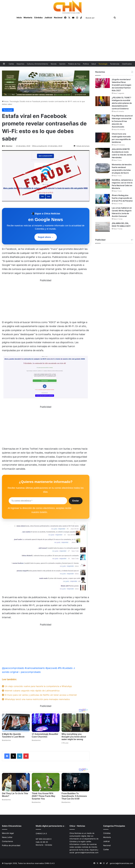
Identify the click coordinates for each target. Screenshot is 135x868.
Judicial (48, 17)
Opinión (62, 64)
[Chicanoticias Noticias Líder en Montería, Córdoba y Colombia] (67, 6)
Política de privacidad (11, 845)
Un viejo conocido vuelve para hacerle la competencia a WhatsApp (38, 686)
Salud (93, 64)
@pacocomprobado (13, 668)
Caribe (11, 64)
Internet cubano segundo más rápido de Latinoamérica (31, 690)
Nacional (58, 17)
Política (86, 64)
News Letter (7, 837)
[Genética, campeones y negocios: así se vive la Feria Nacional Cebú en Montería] (102, 183)
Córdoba (38, 17)
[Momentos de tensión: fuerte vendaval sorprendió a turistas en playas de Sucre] (102, 168)
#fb (60, 668)
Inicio (19, 17)
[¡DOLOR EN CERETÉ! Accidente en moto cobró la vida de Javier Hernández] (102, 153)
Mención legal (8, 833)
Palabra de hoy (74, 64)
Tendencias (114, 64)
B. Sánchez (8, 146)
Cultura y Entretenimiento (37, 64)
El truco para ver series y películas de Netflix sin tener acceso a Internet (40, 695)
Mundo (54, 64)
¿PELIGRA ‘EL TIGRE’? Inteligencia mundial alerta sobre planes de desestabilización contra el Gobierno (122, 103)
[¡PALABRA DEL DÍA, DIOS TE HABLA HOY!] (102, 227)
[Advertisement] (67, 41)
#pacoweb (51, 668)
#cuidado (67, 668)
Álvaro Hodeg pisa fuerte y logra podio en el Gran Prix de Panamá (122, 198)
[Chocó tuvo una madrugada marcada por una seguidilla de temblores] (102, 137)
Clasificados (127, 64)
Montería (28, 17)
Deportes (20, 64)
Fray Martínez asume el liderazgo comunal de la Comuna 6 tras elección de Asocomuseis (122, 121)
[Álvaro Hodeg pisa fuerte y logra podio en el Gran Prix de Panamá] (102, 199)
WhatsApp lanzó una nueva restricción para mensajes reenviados (37, 699)
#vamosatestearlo (35, 668)
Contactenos (7, 841)
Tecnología (102, 64)
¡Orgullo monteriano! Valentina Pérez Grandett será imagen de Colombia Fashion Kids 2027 (121, 85)
